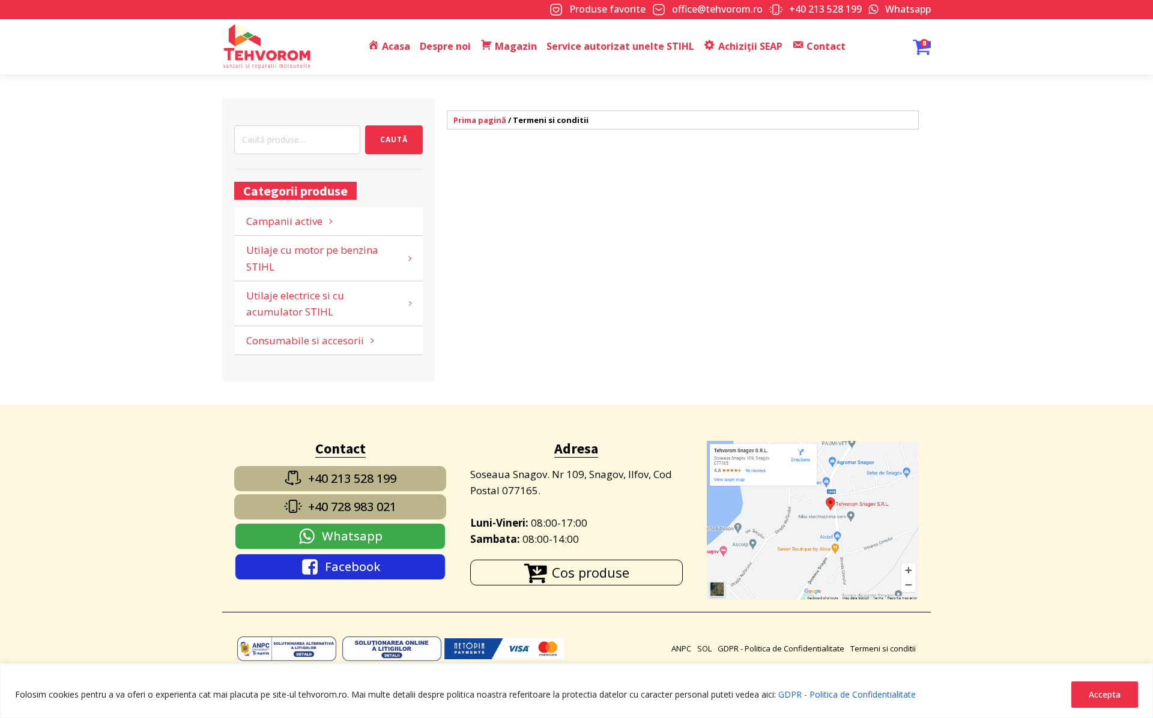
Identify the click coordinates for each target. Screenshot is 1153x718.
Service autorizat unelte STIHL (620, 46)
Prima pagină (479, 120)
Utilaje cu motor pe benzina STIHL (312, 258)
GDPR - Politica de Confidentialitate (847, 694)
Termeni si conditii (883, 648)
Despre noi (445, 46)
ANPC (681, 648)
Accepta (1105, 694)
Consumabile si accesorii (305, 340)
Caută (394, 139)
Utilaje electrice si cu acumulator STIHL (295, 304)
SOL (704, 648)
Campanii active (284, 221)
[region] (576, 690)
